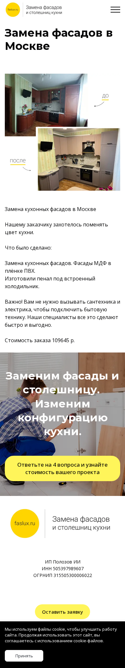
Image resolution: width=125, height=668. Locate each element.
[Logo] (33, 10)
